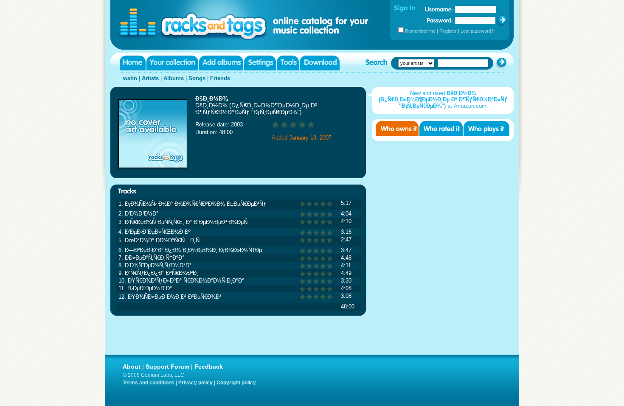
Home (133, 63)
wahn (130, 78)
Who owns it (397, 128)
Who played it (486, 128)
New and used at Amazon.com (443, 99)
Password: (440, 20)
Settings (260, 63)
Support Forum (167, 366)
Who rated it (441, 128)
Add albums (221, 63)
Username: (439, 9)
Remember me (420, 31)
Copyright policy (236, 383)
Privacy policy (195, 383)
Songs (196, 78)
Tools (288, 63)
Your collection (172, 63)
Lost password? (477, 31)
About (132, 366)
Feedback (208, 366)
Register (448, 31)
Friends (220, 78)
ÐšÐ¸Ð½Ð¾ (211, 98)
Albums (173, 78)
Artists (150, 78)
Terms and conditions (148, 383)
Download (320, 63)
